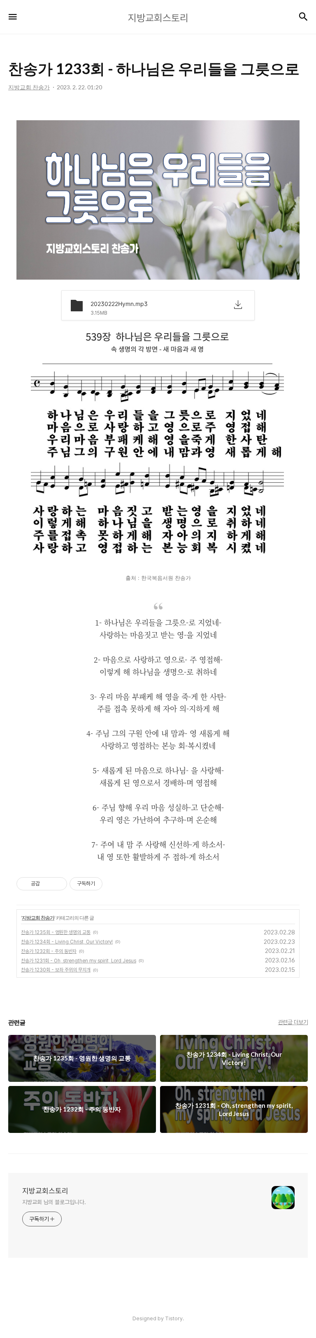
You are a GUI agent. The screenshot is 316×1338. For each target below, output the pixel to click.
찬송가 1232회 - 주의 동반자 (49, 951)
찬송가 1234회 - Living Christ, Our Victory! (67, 942)
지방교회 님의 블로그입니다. (54, 1202)
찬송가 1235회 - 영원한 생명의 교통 (56, 932)
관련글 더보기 (293, 1022)
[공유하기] (47, 884)
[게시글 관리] (58, 884)
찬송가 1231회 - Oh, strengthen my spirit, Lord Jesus (78, 961)
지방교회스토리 (45, 1190)
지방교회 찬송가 (38, 918)
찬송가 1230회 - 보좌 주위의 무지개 (56, 970)
